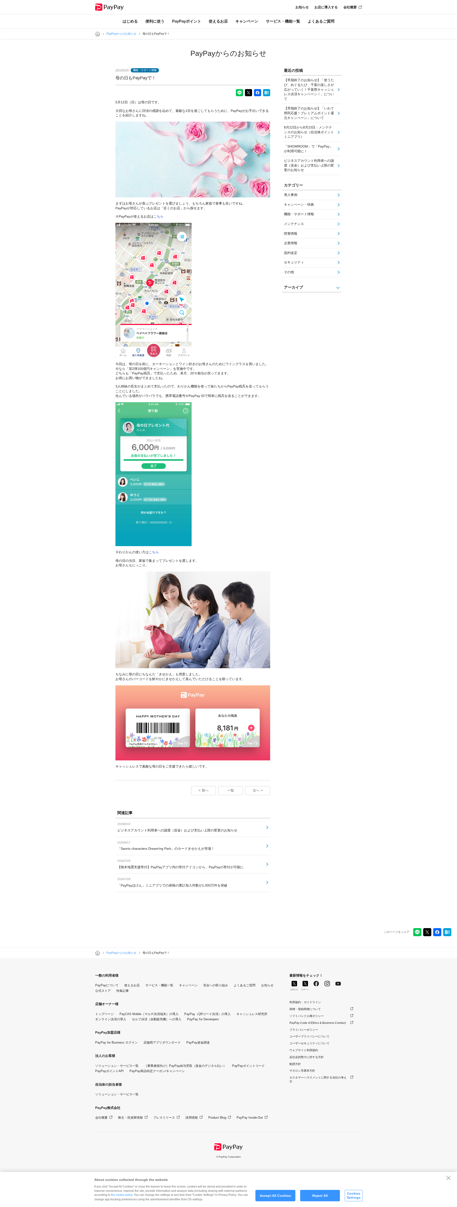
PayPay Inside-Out (250, 1117)
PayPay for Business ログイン (116, 1042)
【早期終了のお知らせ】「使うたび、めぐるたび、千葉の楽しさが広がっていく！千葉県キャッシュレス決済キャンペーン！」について (309, 89)
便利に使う (154, 21)
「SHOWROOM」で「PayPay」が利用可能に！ (308, 148)
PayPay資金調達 (198, 1042)
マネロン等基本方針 (302, 1070)
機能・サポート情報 (299, 214)
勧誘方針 (295, 1064)
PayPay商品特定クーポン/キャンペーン (157, 1071)
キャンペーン (246, 21)
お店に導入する (326, 7)
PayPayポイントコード (248, 1066)
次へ (256, 790)
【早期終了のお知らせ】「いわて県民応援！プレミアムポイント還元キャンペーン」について (309, 112)
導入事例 (290, 195)
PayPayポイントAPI (109, 1071)
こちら (159, 216)
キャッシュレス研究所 (251, 1014)
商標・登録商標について (305, 1009)
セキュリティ (294, 262)
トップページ (104, 1014)
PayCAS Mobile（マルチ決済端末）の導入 (149, 1014)
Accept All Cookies (275, 1195)
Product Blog (217, 1117)
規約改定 (290, 253)
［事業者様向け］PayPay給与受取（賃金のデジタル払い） (185, 1066)
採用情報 (191, 1117)
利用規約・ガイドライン (305, 1002)
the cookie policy (121, 1195)
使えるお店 (218, 21)
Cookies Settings (354, 1195)
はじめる (130, 21)
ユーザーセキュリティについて (309, 1043)
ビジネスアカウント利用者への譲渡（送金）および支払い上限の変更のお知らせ (309, 165)
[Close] (448, 1178)
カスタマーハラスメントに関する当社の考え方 (318, 1079)
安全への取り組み (215, 985)
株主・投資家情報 (130, 1117)
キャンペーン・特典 (299, 204)
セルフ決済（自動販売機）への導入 (156, 1019)
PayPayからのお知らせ (121, 33)
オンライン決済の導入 (110, 1019)
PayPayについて (107, 985)
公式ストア (103, 990)
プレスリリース (164, 1117)
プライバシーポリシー (303, 1029)
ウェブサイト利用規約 (303, 1050)
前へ (205, 790)
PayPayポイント (186, 21)
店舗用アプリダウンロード (162, 1042)
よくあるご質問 (321, 21)
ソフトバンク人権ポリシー (306, 1016)
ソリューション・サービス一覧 (117, 1066)
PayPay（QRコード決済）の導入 (207, 1014)
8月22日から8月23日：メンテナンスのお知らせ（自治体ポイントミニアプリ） (309, 131)
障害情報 (290, 233)
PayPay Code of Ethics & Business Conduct (317, 1023)
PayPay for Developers (203, 1019)
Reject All (320, 1195)
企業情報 (290, 243)
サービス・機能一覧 (283, 21)
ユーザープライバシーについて (309, 1036)
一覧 (230, 790)
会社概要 (350, 7)
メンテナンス (294, 224)
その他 (289, 272)
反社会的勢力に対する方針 (306, 1057)
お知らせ (302, 7)
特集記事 (122, 990)
